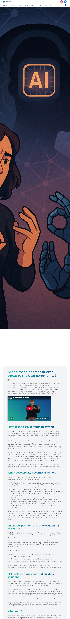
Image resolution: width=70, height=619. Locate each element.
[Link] (7, 2)
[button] (65, 5)
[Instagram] (61, 1)
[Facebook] (65, 1)
